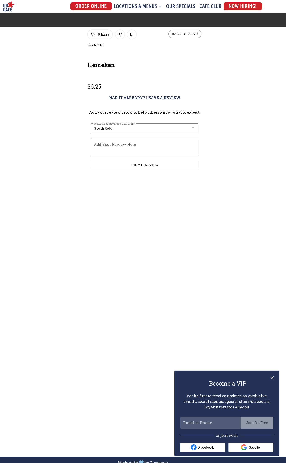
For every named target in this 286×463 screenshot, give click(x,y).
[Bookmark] (131, 34)
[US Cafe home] (22, 6)
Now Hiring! (243, 6)
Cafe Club (211, 6)
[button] (138, 6)
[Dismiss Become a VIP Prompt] (272, 377)
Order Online (91, 6)
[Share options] (120, 34)
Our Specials (180, 6)
